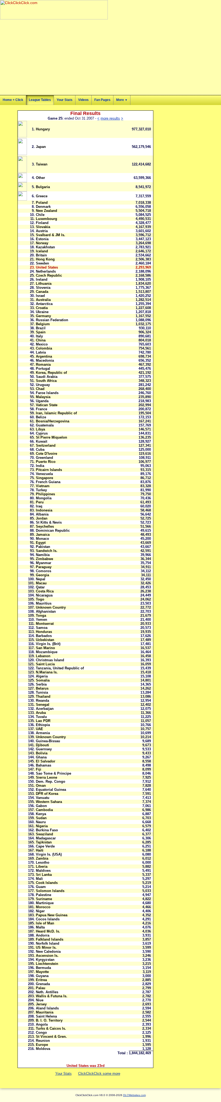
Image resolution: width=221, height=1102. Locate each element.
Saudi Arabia (46, 377)
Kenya (41, 814)
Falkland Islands (49, 939)
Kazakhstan (45, 247)
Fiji (38, 769)
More (121, 100)
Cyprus (42, 433)
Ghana (41, 757)
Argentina (44, 356)
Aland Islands (47, 1008)
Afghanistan (46, 611)
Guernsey (44, 749)
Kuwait (41, 441)
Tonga (41, 615)
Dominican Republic (53, 530)
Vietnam (43, 486)
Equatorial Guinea (51, 790)
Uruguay (43, 385)
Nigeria (42, 826)
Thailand (43, 696)
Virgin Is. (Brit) (48, 644)
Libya (40, 429)
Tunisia (42, 692)
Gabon (41, 806)
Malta (40, 927)
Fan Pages (102, 100)
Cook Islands (47, 883)
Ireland (41, 279)
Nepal (40, 579)
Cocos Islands (48, 919)
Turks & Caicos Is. (51, 1028)
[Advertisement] (63, 57)
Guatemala (45, 425)
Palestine (43, 895)
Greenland (44, 458)
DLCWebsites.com (134, 1095)
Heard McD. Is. (48, 931)
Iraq (39, 506)
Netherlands (46, 271)
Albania (42, 514)
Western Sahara (49, 802)
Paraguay (43, 567)
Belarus (42, 688)
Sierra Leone (46, 777)
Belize (41, 417)
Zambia (42, 858)
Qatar (40, 587)
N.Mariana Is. (47, 672)
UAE (39, 729)
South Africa (46, 381)
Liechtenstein (47, 964)
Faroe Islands (47, 393)
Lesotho (42, 862)
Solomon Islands (50, 891)
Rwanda (42, 701)
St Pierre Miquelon (51, 437)
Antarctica (44, 304)
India (40, 466)
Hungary (43, 129)
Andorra (42, 935)
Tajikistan (44, 842)
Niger (40, 911)
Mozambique (46, 652)
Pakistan (43, 547)
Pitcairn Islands (49, 470)
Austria (42, 231)
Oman (41, 786)
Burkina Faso (47, 830)
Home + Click (13, 100)
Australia (43, 300)
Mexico (42, 344)
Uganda (42, 401)
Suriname (44, 899)
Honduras (44, 632)
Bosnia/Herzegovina (52, 421)
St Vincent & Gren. (51, 1037)
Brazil (41, 328)
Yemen (41, 620)
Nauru (41, 822)
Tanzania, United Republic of (60, 668)
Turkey (41, 490)
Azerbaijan (45, 709)
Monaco (42, 539)
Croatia (42, 308)
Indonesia (44, 510)
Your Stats (64, 100)
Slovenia (43, 288)
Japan (41, 147)
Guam (41, 887)
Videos (83, 100)
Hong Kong (45, 259)
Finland (42, 223)
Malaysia (43, 397)
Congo (41, 1032)
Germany (43, 316)
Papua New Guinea (51, 915)
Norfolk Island (47, 943)
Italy (39, 336)
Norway (42, 243)
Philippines (45, 494)
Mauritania (44, 1012)
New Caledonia (48, 952)
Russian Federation (52, 320)
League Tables (40, 100)
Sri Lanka (44, 875)
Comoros (43, 571)
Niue (39, 1000)
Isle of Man (45, 923)
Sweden (42, 263)
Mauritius (43, 603)
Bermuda (43, 968)
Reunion (43, 1041)
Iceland (42, 251)
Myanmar (43, 563)
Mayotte (42, 972)
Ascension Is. (47, 956)
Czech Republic (49, 275)
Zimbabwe (44, 559)
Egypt (41, 543)
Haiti (39, 850)
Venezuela (44, 474)
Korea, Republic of (51, 373)
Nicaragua (44, 595)
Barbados (44, 636)
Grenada (43, 984)
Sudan (41, 818)
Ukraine (42, 312)
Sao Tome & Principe (53, 773)
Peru (40, 502)
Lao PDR (43, 721)
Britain (41, 255)
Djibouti (42, 745)
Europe (42, 1045)
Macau (41, 583)
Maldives (43, 871)
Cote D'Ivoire (46, 454)
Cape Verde (45, 846)
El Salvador (45, 761)
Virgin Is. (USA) (49, 854)
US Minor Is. (46, 947)
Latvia (41, 352)
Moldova (43, 1049)
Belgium (43, 324)
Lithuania (43, 284)
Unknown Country (51, 607)
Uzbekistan (45, 640)
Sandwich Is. (46, 551)
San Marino (45, 648)
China (41, 340)
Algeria (42, 676)
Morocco (43, 907)
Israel (40, 296)
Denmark (43, 207)
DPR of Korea (47, 794)
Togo (40, 599)
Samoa (41, 628)
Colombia (44, 348)
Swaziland (44, 834)
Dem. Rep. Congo (50, 781)
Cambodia (44, 810)
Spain (41, 332)
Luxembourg (46, 219)
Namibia (43, 555)
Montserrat (45, 624)
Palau (40, 988)
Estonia (42, 239)
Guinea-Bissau (48, 741)
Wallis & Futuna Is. (51, 996)
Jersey (41, 1004)
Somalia (43, 680)
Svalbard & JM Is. (50, 235)
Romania (43, 364)
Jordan (41, 518)
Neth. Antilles (47, 992)
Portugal (43, 369)
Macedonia (45, 360)
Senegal (42, 705)
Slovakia (43, 227)
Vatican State (46, 405)
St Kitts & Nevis (49, 522)
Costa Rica (45, 591)
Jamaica (43, 535)
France (41, 409)
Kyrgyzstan (45, 960)
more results (110, 118)
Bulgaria (43, 187)
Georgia (42, 575)
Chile (40, 215)
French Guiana (48, 482)
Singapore (44, 478)
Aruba (41, 713)
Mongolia (43, 498)
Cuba (40, 449)
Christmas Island (50, 660)
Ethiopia (43, 725)
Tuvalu (41, 717)
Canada (42, 292)
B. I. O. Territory (49, 1020)
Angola (42, 1024)
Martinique (45, 903)
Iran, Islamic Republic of (56, 413)
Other (40, 178)
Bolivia (41, 753)
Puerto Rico (46, 462)
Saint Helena (46, 1016)
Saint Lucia (45, 664)
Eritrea (41, 980)
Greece (41, 196)
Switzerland (46, 445)
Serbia (41, 684)
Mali (39, 879)
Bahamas (43, 765)
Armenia (43, 733)
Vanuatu (42, 798)
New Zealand (46, 211)
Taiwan (41, 164)
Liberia (41, 866)
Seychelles (45, 526)
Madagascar (46, 838)
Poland (42, 203)
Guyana (42, 976)
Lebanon (43, 656)
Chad (40, 389)
